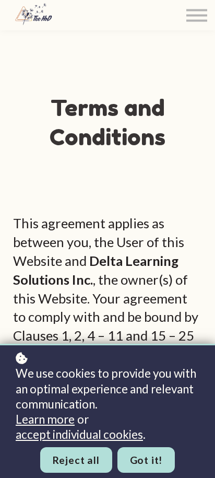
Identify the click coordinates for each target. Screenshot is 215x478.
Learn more (45, 419)
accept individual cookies (79, 434)
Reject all (76, 460)
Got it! (146, 460)
